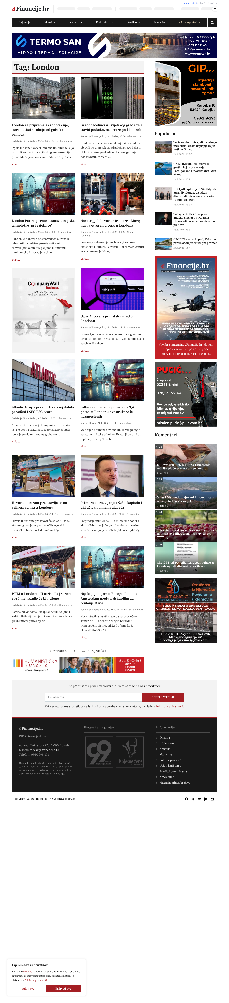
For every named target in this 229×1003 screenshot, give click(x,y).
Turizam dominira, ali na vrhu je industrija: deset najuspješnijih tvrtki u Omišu (195, 146)
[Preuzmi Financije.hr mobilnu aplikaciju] (206, 799)
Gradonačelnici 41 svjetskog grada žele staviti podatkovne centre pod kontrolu (111, 127)
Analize (132, 22)
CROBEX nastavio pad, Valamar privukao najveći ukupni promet (195, 241)
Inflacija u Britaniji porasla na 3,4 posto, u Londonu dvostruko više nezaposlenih (107, 412)
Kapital (74, 22)
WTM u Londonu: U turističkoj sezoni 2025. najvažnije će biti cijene (41, 596)
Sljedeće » (99, 651)
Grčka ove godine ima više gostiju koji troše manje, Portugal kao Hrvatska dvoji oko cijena (194, 169)
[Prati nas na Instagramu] (193, 799)
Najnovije (24, 22)
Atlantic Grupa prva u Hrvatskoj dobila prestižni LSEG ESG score (43, 409)
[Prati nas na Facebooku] (186, 799)
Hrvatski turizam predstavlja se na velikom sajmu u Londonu (39, 505)
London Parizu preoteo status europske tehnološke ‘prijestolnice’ (43, 223)
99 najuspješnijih (189, 22)
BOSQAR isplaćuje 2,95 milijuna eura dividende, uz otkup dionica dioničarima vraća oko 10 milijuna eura (195, 194)
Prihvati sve (63, 989)
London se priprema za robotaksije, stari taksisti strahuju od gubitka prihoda (40, 130)
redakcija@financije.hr (44, 750)
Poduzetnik (103, 22)
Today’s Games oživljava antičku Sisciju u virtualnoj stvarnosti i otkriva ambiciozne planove (194, 219)
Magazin (159, 22)
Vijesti (48, 22)
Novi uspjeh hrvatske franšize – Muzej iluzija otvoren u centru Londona (111, 223)
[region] (46, 977)
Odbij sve (28, 989)
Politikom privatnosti (36, 980)
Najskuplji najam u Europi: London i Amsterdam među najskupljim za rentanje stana (110, 598)
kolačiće (27, 971)
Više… (16, 164)
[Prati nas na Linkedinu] (199, 799)
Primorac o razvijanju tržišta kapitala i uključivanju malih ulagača (111, 505)
